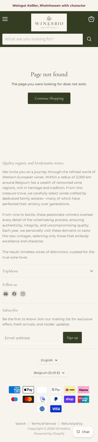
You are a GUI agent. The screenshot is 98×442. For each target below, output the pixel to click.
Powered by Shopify (49, 433)
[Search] (89, 39)
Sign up (72, 337)
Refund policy (72, 423)
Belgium (47, 373)
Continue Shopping (49, 98)
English (47, 360)
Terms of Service (43, 423)
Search (20, 423)
